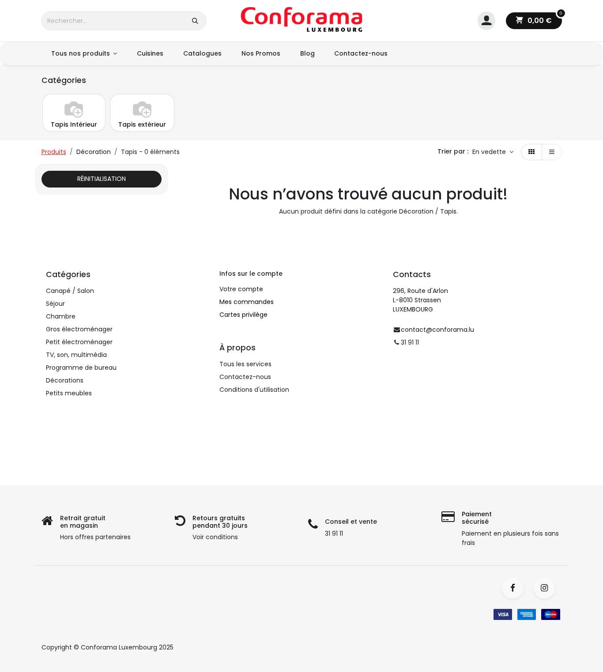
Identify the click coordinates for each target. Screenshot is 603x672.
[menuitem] (84, 53)
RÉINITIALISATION (101, 178)
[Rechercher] (195, 21)
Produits (53, 151)
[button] (493, 152)
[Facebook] (515, 588)
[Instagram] (547, 588)
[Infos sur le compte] (486, 20)
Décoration (93, 151)
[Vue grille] (531, 152)
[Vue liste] (552, 152)
